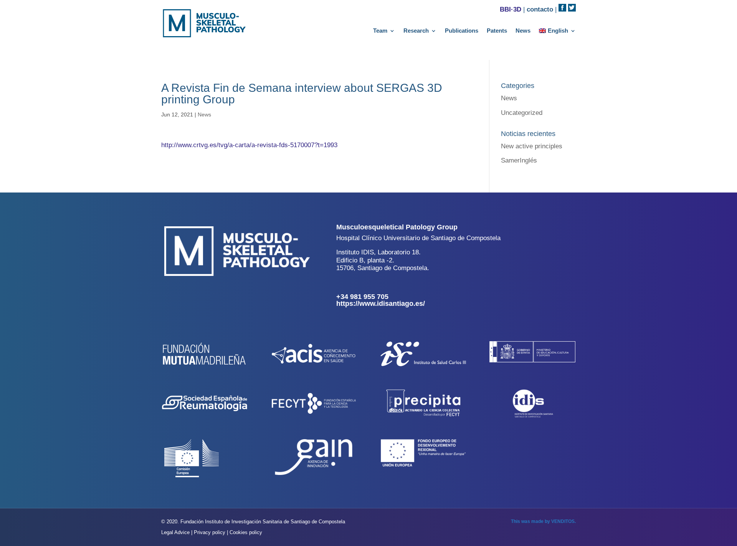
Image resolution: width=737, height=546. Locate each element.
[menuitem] (557, 32)
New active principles (531, 146)
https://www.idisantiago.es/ (380, 303)
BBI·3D (510, 9)
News (523, 31)
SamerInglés (519, 160)
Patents (497, 31)
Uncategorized (521, 112)
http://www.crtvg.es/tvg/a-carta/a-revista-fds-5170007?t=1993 (249, 145)
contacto (540, 9)
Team (380, 31)
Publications (461, 31)
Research (416, 31)
